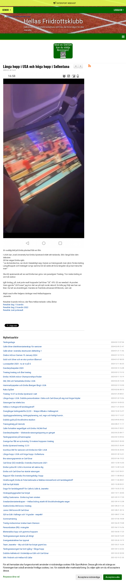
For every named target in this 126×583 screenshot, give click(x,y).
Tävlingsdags (9, 342)
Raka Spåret (8, 389)
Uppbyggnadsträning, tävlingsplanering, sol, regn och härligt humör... (33, 415)
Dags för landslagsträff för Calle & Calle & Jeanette (25, 488)
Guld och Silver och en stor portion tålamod (22, 359)
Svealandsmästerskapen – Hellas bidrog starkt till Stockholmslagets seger (36, 501)
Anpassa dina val (11, 576)
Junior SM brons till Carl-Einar (16, 510)
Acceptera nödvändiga (89, 577)
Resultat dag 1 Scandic (13, 304)
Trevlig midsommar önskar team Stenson (21, 523)
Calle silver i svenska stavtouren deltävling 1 (22, 351)
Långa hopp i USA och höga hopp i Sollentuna (36, 66)
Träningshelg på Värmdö (14, 424)
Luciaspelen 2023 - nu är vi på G (17, 364)
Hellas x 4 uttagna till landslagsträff (18, 407)
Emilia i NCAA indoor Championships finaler (22, 377)
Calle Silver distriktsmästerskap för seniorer (22, 346)
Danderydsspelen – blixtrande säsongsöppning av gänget (29, 433)
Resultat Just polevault (13, 310)
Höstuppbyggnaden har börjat (16, 493)
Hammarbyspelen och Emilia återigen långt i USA (24, 385)
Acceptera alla (113, 577)
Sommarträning (10, 519)
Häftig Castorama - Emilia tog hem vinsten (21, 497)
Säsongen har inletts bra (14, 402)
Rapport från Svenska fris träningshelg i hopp (23, 476)
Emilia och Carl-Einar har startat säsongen (21, 471)
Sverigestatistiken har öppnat (16, 540)
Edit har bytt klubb (11, 484)
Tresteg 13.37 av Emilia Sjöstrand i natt (20, 394)
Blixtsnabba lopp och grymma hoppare (20, 532)
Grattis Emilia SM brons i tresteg (17, 506)
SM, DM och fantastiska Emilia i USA (19, 381)
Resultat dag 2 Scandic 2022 (15, 307)
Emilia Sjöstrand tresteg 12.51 (16, 445)
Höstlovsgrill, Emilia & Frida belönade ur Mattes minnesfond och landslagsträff (38, 480)
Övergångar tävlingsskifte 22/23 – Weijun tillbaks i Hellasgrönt (30, 411)
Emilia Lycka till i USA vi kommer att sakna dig (23, 467)
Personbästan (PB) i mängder (16, 527)
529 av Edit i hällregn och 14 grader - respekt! (23, 514)
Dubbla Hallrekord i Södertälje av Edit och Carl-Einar (26, 553)
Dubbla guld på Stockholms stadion (19, 420)
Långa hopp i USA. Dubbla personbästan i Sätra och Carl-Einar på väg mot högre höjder (41, 398)
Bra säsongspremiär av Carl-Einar (17, 458)
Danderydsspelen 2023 (13, 368)
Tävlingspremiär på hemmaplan (17, 437)
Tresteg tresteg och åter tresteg (17, 372)
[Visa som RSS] (89, 66)
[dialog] (63, 570)
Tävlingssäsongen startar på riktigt (18, 536)
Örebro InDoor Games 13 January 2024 (20, 355)
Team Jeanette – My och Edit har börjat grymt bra (24, 544)
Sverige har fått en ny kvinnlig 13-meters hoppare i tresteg (28, 441)
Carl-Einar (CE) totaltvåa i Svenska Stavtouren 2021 (25, 463)
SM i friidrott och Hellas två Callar (17, 557)
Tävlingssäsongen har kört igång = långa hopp (23, 549)
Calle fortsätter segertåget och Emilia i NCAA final (25, 428)
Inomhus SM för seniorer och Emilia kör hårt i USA (25, 450)
